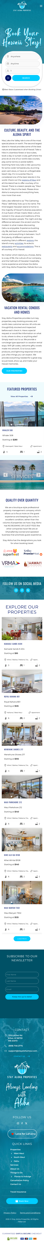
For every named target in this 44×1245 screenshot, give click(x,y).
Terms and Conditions (30, 1213)
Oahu (16, 1161)
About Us (14, 1169)
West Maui (19, 1153)
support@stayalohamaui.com (22, 1051)
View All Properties (19, 396)
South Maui (19, 1157)
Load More (22, 939)
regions (30, 240)
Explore (22, 484)
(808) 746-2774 (15, 1046)
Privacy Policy (10, 1213)
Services (14, 1165)
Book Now (23, 1201)
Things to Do (16, 1173)
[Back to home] (22, 6)
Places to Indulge (22, 1176)
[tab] (11, 424)
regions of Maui (29, 180)
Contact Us (15, 1184)
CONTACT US (19, 1056)
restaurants (7, 246)
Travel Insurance (18, 1192)
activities (19, 243)
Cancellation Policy (19, 1180)
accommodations (25, 246)
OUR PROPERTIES (14, 371)
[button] (41, 6)
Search (26, 78)
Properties (15, 1149)
